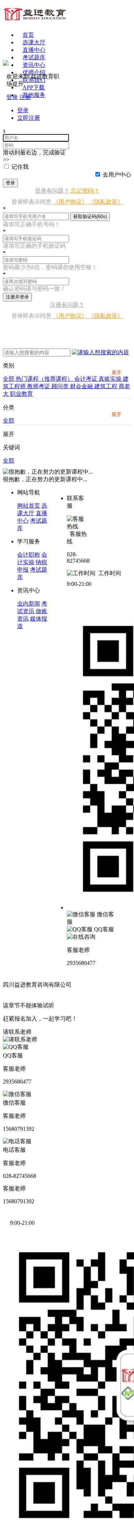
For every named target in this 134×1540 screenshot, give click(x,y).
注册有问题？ (67, 305)
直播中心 (34, 50)
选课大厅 (34, 42)
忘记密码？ (85, 191)
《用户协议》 (70, 202)
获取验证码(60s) (90, 216)
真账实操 (111, 379)
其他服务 (34, 95)
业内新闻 (28, 604)
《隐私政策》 (106, 202)
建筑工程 (106, 386)
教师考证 (39, 386)
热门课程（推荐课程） (45, 379)
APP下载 (34, 87)
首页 (28, 35)
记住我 (20, 167)
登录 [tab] (23, 110)
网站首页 (28, 506)
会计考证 (86, 379)
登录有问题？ (52, 191)
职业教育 (21, 394)
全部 (9, 379)
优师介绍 (34, 72)
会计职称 (28, 555)
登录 (10, 183)
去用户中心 (117, 175)
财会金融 (82, 386)
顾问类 (60, 386)
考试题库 (34, 57)
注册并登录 (17, 297)
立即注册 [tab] (28, 118)
